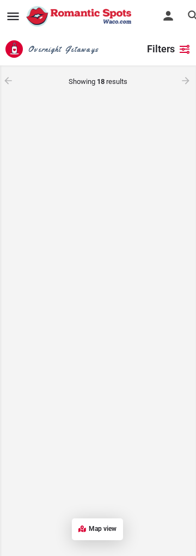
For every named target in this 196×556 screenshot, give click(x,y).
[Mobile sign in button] (168, 16)
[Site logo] (80, 16)
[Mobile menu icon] (13, 16)
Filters (161, 49)
